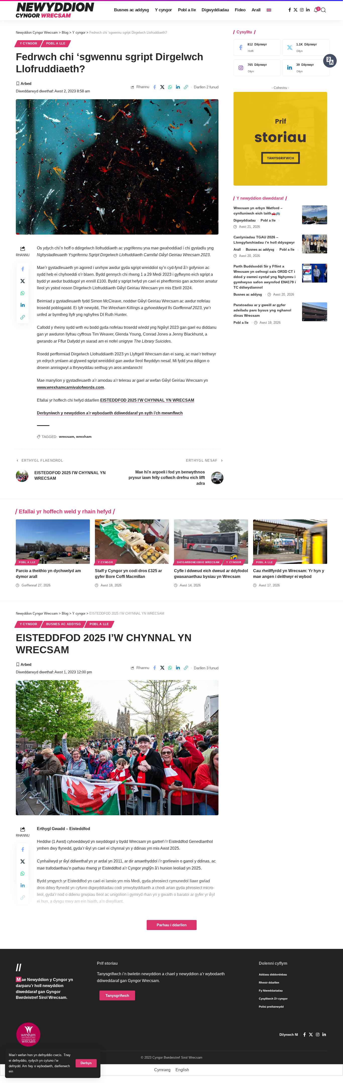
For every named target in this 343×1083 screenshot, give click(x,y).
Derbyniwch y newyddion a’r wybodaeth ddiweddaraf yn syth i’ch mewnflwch (110, 413)
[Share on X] (162, 87)
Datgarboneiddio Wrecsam (198, 562)
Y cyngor (28, 43)
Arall (237, 249)
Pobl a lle (56, 43)
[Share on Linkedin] (178, 87)
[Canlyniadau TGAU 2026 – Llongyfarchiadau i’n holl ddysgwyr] (314, 244)
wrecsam (66, 437)
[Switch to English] (269, 10)
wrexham (83, 437)
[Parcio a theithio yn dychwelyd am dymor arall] (53, 541)
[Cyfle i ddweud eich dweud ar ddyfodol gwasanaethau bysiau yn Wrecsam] (211, 541)
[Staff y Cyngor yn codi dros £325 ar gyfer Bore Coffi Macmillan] (132, 541)
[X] (295, 10)
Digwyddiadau (245, 220)
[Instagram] (302, 10)
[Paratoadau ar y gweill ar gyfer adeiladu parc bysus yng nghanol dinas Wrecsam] (314, 311)
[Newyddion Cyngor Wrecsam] (55, 10)
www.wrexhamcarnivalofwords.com (70, 387)
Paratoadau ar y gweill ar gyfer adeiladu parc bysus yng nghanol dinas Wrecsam (262, 310)
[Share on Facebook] (154, 87)
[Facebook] (289, 10)
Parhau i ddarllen (172, 925)
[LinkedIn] (308, 10)
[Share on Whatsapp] (170, 87)
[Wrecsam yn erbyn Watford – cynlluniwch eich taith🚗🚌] (314, 214)
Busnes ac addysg (260, 249)
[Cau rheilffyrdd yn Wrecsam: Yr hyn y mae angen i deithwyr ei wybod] (290, 541)
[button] (86, 1063)
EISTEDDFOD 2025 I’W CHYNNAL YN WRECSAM (147, 400)
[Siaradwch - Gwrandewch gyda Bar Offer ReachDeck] (330, 61)
